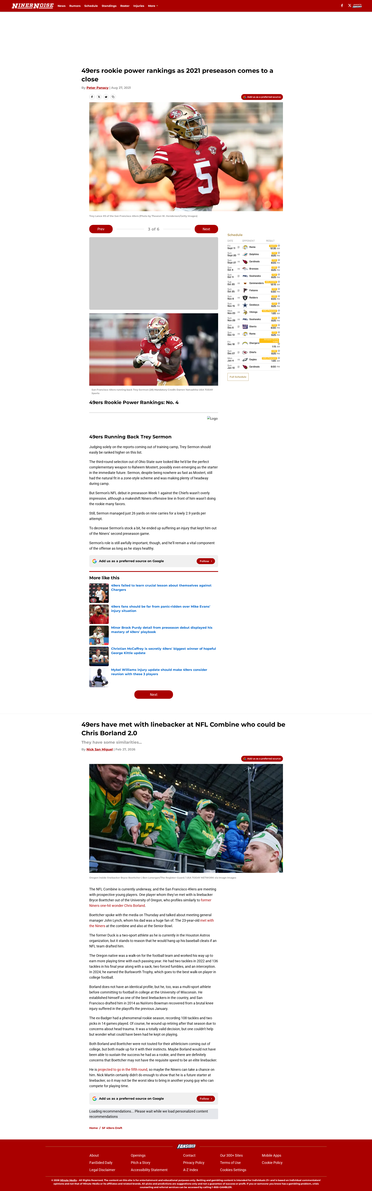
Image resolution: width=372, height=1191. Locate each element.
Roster (124, 6)
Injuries (138, 6)
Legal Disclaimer (102, 1170)
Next (206, 229)
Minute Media (68, 1180)
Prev (100, 229)
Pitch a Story (140, 1163)
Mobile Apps (271, 1155)
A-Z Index (190, 1170)
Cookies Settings (233, 1170)
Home (93, 1128)
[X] (349, 5)
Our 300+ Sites (231, 1155)
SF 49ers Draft (112, 1128)
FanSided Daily (100, 1163)
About (94, 1155)
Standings (109, 6)
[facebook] (342, 5)
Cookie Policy (272, 1163)
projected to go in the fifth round (122, 1069)
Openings (138, 1155)
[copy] (113, 97)
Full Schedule (238, 376)
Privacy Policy (193, 1163)
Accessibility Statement (149, 1170)
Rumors (74, 6)
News (61, 6)
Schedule (91, 6)
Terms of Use (230, 1163)
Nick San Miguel (100, 749)
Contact (189, 1155)
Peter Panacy (98, 88)
